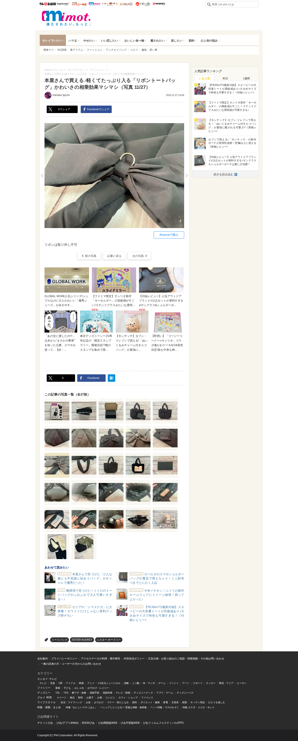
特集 (40, 707)
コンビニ (110, 697)
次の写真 (138, 256)
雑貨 (184, 702)
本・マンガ (149, 683)
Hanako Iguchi (61, 95)
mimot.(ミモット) (66, 18)
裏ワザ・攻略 (79, 692)
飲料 (80, 697)
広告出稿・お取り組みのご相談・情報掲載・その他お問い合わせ (186, 658)
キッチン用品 (197, 702)
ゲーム (162, 683)
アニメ (90, 683)
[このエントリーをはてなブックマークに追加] (111, 378)
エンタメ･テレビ (47, 678)
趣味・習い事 (149, 49)
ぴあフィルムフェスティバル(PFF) (163, 722)
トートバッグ (59, 639)
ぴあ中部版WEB (130, 722)
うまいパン (126, 4)
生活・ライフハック (71, 702)
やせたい (89, 40)
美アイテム (76, 49)
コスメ (134, 49)
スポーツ (197, 683)
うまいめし (110, 4)
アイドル (70, 683)
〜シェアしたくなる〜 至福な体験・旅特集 (124, 707)
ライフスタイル (46, 702)
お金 (88, 702)
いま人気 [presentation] (204, 78)
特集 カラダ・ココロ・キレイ (198, 707)
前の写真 (90, 256)
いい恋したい (109, 40)
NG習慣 (62, 49)
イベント (174, 683)
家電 (165, 702)
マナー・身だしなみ (118, 702)
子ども (67, 688)
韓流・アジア (226, 683)
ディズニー (43, 692)
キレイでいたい (52, 40)
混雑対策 (107, 692)
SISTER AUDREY (82, 639)
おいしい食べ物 (134, 40)
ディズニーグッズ (143, 692)
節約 (191, 40)
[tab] (204, 78)
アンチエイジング (116, 49)
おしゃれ (79, 688)
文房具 (175, 702)
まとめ (57, 707)
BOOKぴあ (88, 722)
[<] (42, 175)
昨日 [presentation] (225, 78)
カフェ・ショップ (128, 697)
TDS (65, 692)
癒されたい (158, 40)
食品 (72, 697)
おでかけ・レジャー (98, 688)
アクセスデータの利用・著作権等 (100, 658)
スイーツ (61, 697)
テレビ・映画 (123, 692)
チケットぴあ (45, 722)
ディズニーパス (185, 692)
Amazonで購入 (168, 234)
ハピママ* (63, 4)
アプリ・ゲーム (164, 692)
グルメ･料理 (44, 697)
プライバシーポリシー (64, 658)
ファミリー (43, 687)
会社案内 (42, 658)
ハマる (73, 40)
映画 (81, 683)
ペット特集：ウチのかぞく (164, 707)
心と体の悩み (209, 40)
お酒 (99, 697)
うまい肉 (142, 4)
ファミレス (147, 697)
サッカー (211, 683)
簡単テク (48, 49)
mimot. (94, 4)
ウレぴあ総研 (47, 4)
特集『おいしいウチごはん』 (81, 707)
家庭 (57, 688)
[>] (186, 175)
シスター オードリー (109, 639)
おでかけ (99, 702)
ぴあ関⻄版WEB (107, 722)
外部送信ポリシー (134, 658)
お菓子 (90, 697)
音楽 (52, 683)
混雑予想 (94, 692)
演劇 (126, 683)
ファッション (94, 49)
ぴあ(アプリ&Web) (68, 722)
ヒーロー (242, 683)
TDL (57, 692)
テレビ (43, 683)
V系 (60, 683)
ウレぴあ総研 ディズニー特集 (79, 4)
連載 (47, 707)
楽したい (176, 40)
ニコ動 (135, 683)
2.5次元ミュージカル (109, 683)
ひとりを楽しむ (216, 702)
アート (185, 683)
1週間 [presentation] (246, 78)
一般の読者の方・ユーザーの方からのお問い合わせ (71, 663)
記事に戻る (114, 256)
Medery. (159, 4)
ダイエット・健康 (150, 702)
